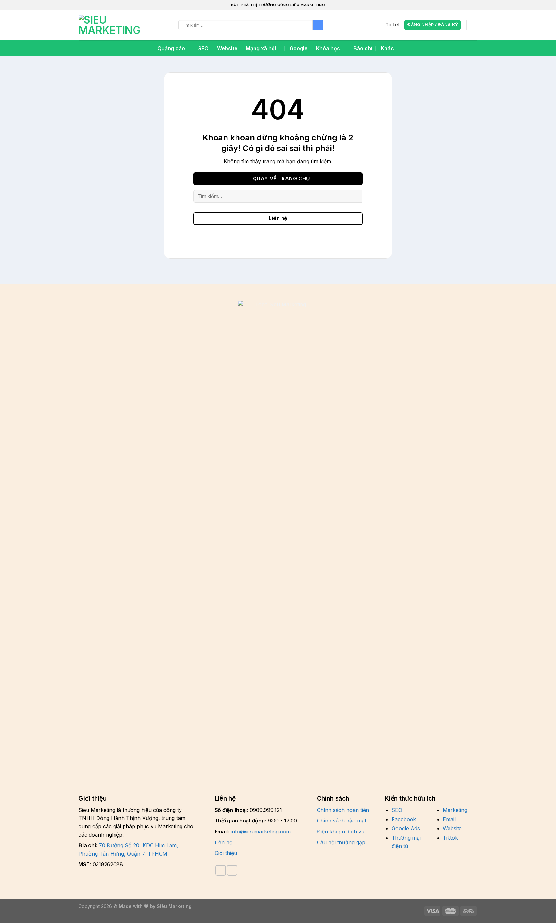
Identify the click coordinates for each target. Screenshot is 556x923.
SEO (203, 48)
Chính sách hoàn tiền (343, 810)
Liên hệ (223, 842)
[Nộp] (318, 25)
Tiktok (450, 837)
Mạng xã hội (261, 48)
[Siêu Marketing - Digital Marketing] (111, 25)
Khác (387, 48)
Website (227, 48)
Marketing (455, 810)
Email (449, 819)
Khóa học (328, 48)
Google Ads (406, 828)
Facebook (404, 819)
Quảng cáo (171, 48)
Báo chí (362, 48)
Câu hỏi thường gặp (341, 842)
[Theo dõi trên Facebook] (220, 870)
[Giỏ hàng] (474, 25)
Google (299, 48)
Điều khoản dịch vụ (340, 831)
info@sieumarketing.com (261, 831)
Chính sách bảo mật (341, 820)
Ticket (392, 25)
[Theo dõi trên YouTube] (232, 870)
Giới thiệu (226, 853)
